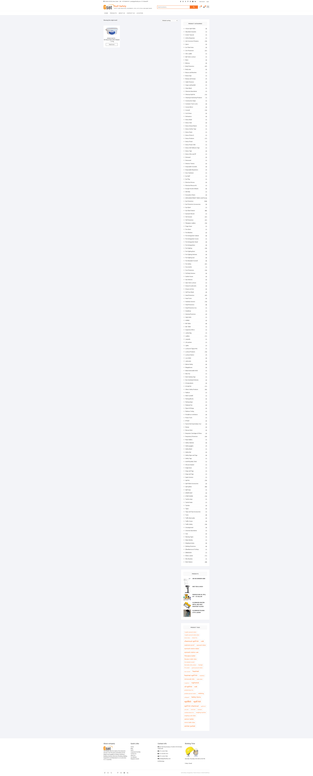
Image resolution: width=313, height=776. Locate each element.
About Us (122, 13)
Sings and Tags (189, 471)
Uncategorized (189, 527)
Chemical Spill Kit (190, 94)
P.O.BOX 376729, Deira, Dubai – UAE (113, 1)
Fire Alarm (188, 229)
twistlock (200, 709)
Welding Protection (190, 546)
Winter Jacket (189, 555)
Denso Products (189, 138)
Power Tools (188, 417)
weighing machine (201, 712)
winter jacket (189, 726)
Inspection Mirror (190, 330)
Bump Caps (188, 75)
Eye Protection (189, 201)
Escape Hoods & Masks (191, 188)
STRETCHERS (189, 496)
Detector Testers (189, 163)
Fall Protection (189, 220)
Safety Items (196, 697)
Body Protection (189, 66)
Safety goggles (189, 446)
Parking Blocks (189, 399)
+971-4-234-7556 (163, 751)
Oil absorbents (189, 383)
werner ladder (189, 719)
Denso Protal (188, 141)
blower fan (194, 637)
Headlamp (188, 311)
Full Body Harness (190, 273)
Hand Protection (189, 295)
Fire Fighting (188, 248)
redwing (201, 693)
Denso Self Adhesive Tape (192, 148)
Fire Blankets (188, 232)
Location (140, 13)
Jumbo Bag (188, 333)
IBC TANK (188, 326)
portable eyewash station (190, 693)
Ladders (187, 336)
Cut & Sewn (188, 113)
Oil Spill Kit (188, 386)
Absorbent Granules (190, 32)
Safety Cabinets (189, 442)
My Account (202, 1)
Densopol (188, 157)
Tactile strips (188, 499)
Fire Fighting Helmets (191, 254)
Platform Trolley (189, 411)
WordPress (206, 772)
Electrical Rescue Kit (191, 185)
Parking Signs (189, 402)
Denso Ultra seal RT (190, 154)
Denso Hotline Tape (190, 129)
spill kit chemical (191, 706)
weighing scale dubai (190, 715)
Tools (186, 515)
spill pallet (186, 709)
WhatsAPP (145, 1)
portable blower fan (188, 690)
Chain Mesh (188, 88)
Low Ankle (188, 358)
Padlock (187, 392)
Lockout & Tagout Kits (191, 348)
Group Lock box (189, 289)
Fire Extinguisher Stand (191, 242)
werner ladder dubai (189, 722)
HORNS (187, 320)
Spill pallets (188, 486)
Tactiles (187, 505)
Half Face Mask (189, 292)
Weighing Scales (189, 543)
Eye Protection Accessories (193, 204)
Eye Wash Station (190, 210)
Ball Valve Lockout (190, 57)
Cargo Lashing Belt (190, 85)
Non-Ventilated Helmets (191, 380)
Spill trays (188, 490)
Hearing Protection (190, 314)
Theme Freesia (196, 772)
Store (132, 750)
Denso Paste (188, 132)
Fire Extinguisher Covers (192, 239)
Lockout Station (189, 355)
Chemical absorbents (191, 91)
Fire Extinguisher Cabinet (192, 235)
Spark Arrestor (189, 477)
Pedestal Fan (188, 405)
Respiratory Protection (191, 436)
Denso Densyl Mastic (191, 126)
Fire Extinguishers (190, 245)
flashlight (200, 665)
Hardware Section (190, 301)
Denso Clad (188, 122)
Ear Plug (187, 179)
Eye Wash (188, 207)
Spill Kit (187, 480)
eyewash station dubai (191, 648)
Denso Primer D (189, 135)
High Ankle (188, 317)
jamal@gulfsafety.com (135, 1)
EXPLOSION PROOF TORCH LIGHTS (195, 198)
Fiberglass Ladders (190, 223)
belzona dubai (187, 637)
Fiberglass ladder (189, 656)
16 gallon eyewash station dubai (191, 635)
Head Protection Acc (191, 308)
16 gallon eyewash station (190, 632)
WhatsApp (161, 761)
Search (194, 7)
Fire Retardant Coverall (191, 261)
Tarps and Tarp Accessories (193, 512)
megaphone (186, 683)
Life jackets (188, 342)
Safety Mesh (188, 449)
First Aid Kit (188, 267)
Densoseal (188, 160)
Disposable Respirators (191, 170)
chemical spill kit (191, 641)
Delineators (188, 116)
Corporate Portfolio (135, 752)
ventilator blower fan (189, 712)
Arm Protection (189, 50)
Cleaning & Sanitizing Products (193, 97)
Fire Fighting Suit (189, 257)
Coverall (187, 110)
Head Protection (189, 304)
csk (202, 641)
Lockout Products (190, 352)
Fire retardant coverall (189, 662)
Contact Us (131, 13)
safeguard (186, 697)
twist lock (193, 709)
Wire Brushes (189, 559)
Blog (132, 748)
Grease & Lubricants (190, 286)
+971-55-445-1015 (163, 753)
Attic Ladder (188, 53)
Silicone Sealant (189, 465)
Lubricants (188, 361)
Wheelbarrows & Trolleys (192, 549)
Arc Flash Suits (189, 47)
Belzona (187, 63)
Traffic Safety (189, 524)
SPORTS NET (188, 493)
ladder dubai (199, 679)
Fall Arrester (188, 217)
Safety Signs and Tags (191, 455)
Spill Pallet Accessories (191, 483)
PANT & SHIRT (189, 395)
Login (207, 1)
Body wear (188, 69)
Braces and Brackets (191, 72)
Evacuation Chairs (190, 195)
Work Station (188, 562)
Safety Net (188, 452)
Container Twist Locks (191, 104)
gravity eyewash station (197, 667)
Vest (186, 534)
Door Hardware (189, 173)
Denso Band (188, 119)
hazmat (196, 671)
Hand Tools (188, 298)
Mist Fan (187, 373)
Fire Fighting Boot (190, 251)
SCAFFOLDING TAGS (191, 461)
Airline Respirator (190, 38)
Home (106, 13)
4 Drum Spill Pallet (190, 28)
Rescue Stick (188, 430)
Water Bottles (189, 540)
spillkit (187, 701)
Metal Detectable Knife (191, 370)
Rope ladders (188, 439)
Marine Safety (189, 364)
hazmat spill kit (190, 675)
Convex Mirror (189, 107)
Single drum (188, 468)
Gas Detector (189, 279)
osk (195, 687)
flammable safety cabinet (190, 665)
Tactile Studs (188, 502)
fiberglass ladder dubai (190, 659)
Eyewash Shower (190, 213)
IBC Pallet (188, 323)
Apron (187, 44)
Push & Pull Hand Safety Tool (193, 424)
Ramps (187, 427)
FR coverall (186, 667)
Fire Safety (188, 264)
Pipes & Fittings (189, 408)
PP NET (187, 421)
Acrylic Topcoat (189, 35)
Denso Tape (188, 151)
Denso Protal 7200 (190, 144)
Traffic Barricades (190, 518)
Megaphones (188, 367)
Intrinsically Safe (189, 679)
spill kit (197, 701)
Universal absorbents (191, 530)
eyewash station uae (191, 652)
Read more (111, 44)
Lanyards (187, 339)
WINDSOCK (188, 552)
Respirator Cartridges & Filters (193, 433)
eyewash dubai (201, 645)
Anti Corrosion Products (192, 41)
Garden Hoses (189, 276)
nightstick (195, 683)
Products (113, 13)
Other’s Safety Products (191, 389)
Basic (186, 60)
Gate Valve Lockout (190, 283)
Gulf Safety (120, 6)
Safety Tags (188, 458)
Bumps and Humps (190, 79)
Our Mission (134, 757)
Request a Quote (135, 758)
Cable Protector (189, 82)
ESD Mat (187, 191)
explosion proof (189, 645)
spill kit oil (203, 706)
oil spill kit (188, 687)
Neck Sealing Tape (190, 377)
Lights (187, 345)
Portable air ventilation (191, 414)
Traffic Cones (189, 521)
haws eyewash (187, 671)
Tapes (187, 508)
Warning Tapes (189, 537)
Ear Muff (187, 176)
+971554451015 (126, 1)
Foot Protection (189, 270)
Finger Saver (188, 226)
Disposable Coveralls (191, 166)
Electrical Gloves (190, 182)
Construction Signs (190, 101)
